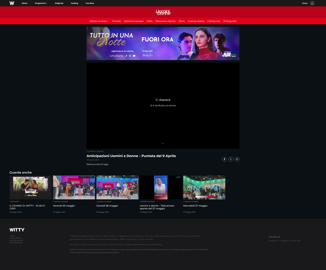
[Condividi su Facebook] (224, 159)
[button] (41, 3)
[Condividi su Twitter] (231, 159)
